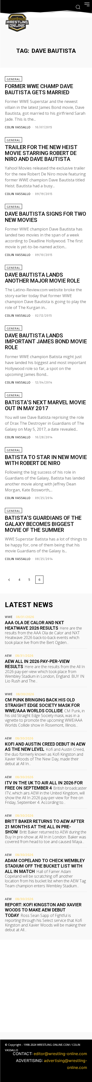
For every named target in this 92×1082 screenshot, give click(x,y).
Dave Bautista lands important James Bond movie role (46, 341)
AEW (8, 655)
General (13, 79)
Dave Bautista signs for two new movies (45, 217)
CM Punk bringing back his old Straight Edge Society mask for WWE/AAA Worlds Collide (42, 705)
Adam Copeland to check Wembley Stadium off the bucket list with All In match (45, 866)
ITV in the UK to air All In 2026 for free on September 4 (44, 785)
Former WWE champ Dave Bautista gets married (39, 89)
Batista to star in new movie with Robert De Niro (46, 460)
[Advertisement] (46, 986)
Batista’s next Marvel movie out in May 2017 (45, 405)
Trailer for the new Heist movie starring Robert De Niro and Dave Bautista (41, 153)
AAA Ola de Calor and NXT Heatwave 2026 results (34, 625)
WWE (9, 617)
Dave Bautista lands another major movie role (42, 278)
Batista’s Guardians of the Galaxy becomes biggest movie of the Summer (43, 524)
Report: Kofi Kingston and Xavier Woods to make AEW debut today (43, 910)
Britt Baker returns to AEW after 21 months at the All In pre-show (44, 826)
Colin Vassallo (18, 127)
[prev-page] (9, 580)
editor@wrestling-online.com (60, 1053)
